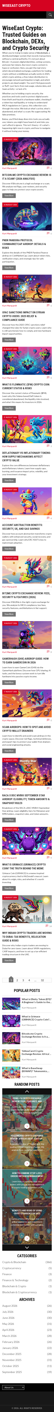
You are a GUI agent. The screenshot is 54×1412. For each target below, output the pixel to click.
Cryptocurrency (27, 1268)
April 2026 (27, 1329)
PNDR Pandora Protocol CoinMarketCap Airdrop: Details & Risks (24, 244)
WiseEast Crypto (16, 5)
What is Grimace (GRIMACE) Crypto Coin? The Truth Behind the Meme (35, 1021)
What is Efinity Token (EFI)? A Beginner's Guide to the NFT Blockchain (37, 1002)
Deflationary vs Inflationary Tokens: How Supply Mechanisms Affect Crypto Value (26, 456)
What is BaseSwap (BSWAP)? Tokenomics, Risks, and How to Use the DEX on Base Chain (36, 1072)
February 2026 (27, 1341)
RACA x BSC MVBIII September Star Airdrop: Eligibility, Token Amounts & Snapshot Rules (26, 799)
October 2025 (27, 1365)
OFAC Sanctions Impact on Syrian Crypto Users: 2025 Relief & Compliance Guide (23, 316)
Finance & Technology (27, 1280)
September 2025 (27, 1371)
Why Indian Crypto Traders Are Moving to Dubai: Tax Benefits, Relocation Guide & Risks (27, 936)
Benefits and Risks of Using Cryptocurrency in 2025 (27, 1212)
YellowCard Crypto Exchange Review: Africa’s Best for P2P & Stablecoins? (36, 1055)
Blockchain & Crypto (27, 1286)
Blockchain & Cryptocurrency (27, 1292)
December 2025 (27, 1353)
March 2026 (27, 1335)
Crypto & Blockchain (27, 1262)
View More (9, 195)
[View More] (27, 1126)
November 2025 (27, 1359)
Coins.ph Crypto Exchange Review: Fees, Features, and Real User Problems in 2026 (27, 1100)
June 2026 (27, 1317)
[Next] (27, 1247)
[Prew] (27, 1091)
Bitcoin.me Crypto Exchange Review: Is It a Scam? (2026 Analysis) (35, 1036)
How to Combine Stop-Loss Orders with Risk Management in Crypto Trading (27, 1175)
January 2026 (27, 1347)
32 (42, 980)
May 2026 (27, 1323)
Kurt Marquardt (9, 168)
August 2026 (27, 1305)
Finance (27, 1274)
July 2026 (27, 1311)
